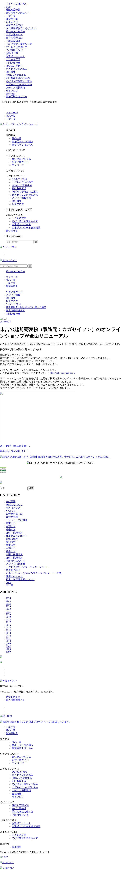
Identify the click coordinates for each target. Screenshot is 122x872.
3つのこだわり (19, 179)
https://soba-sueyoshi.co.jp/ (62, 373)
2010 (8, 641)
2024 (8, 603)
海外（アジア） (14, 507)
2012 (8, 635)
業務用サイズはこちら (18, 12)
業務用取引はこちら (16, 96)
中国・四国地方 (14, 554)
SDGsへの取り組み (16, 75)
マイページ (12, 112)
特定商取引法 (13, 697)
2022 (8, 609)
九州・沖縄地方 (14, 532)
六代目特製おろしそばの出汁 (21, 28)
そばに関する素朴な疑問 (19, 44)
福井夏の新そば (14, 514)
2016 (8, 625)
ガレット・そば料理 (16, 520)
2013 (8, 633)
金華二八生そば (14, 25)
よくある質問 (13, 59)
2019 (8, 617)
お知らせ (10, 511)
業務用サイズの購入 (22, 141)
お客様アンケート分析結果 (26, 227)
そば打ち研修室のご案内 (19, 81)
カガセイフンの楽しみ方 (19, 84)
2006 (8, 649)
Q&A (8, 582)
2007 (8, 646)
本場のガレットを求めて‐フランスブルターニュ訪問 (33, 573)
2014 (8, 630)
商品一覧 (10, 115)
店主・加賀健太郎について (20, 579)
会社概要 (10, 72)
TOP (8, 6)
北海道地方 (12, 539)
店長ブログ (12, 90)
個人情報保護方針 (15, 310)
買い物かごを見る (15, 31)
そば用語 (10, 501)
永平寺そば (12, 22)
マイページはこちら (16, 4)
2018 (8, 619)
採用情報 (16, 847)
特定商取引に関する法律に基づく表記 (26, 307)
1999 (8, 651)
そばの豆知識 (13, 41)
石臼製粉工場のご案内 (18, 78)
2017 (8, 622)
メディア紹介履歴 (15, 564)
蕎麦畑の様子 (13, 570)
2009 (8, 643)
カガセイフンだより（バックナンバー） (27, 567)
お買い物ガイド (14, 34)
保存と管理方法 (14, 37)
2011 (8, 638)
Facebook (10, 93)
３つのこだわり (14, 65)
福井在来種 (12, 517)
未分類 (9, 585)
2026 (8, 598)
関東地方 (10, 523)
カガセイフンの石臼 (16, 69)
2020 (8, 614)
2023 (8, 606)
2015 (8, 627)
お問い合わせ (13, 62)
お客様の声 (12, 53)
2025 (8, 601)
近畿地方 (10, 529)
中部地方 (10, 526)
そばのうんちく (14, 504)
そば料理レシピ (14, 50)
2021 (8, 611)
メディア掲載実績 (15, 87)
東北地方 (10, 542)
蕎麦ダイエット (14, 576)
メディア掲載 (13, 295)
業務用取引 (12, 230)
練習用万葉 (12, 19)
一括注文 (10, 16)
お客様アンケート (15, 56)
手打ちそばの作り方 (16, 47)
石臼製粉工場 (19, 188)
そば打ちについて (15, 560)
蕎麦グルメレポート (16, 536)
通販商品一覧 (13, 9)
